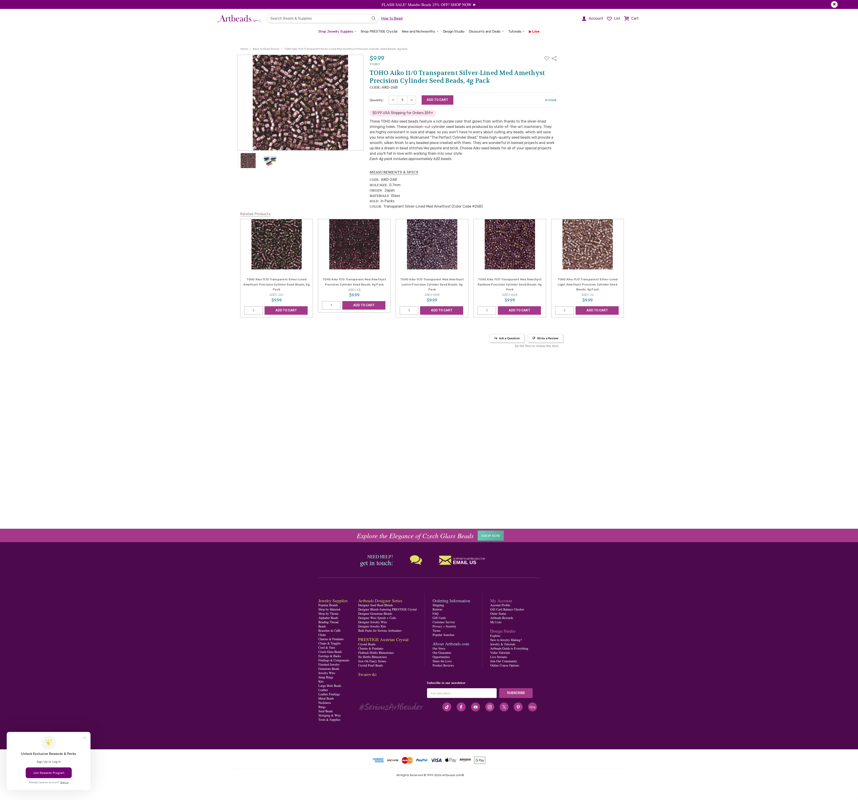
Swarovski (367, 674)
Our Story (439, 648)
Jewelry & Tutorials (502, 644)
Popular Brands (328, 605)
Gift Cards (439, 618)
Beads (322, 626)
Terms (436, 630)
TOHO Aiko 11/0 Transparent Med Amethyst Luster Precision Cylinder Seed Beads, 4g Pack (432, 284)
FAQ (435, 613)
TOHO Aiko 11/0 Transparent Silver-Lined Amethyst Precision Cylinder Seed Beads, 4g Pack (276, 284)
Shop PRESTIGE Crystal (379, 31)
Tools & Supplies (329, 719)
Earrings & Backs (329, 656)
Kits (321, 681)
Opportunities (441, 657)
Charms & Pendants (330, 639)
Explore (495, 635)
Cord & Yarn (326, 647)
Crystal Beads (366, 644)
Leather (323, 690)
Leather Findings (329, 694)
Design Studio (454, 31)
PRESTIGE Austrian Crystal (383, 639)
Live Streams (498, 657)
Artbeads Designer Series (380, 600)
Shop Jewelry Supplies (335, 31)
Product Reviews (443, 665)
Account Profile (500, 605)
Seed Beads (325, 711)
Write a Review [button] (547, 338)
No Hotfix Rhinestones (372, 657)
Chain (322, 635)
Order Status (498, 613)
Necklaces (324, 702)
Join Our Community (503, 661)
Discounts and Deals (484, 31)
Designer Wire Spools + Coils (377, 618)
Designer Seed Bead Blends (375, 605)
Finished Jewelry (329, 664)
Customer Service (444, 622)
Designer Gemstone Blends (375, 613)
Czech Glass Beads (330, 652)
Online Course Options (504, 665)
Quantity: (377, 100)
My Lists (495, 622)
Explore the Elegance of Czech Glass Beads (415, 535)
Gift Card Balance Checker (507, 609)
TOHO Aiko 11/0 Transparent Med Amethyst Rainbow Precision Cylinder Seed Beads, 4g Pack (510, 284)
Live (536, 31)
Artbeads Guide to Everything (509, 648)
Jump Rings (325, 677)
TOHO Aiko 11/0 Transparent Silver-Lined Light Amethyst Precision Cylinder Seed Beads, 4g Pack (587, 284)
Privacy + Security (444, 626)
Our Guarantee (442, 652)
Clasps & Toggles (329, 643)
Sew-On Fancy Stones (372, 661)
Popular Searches (443, 635)
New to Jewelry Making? (506, 640)
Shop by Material (329, 609)
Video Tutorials (500, 652)
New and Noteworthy (418, 31)
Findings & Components (333, 660)
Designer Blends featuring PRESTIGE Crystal (387, 609)
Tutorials (515, 31)
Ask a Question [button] (509, 338)
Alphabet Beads (328, 618)
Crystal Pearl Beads (370, 665)
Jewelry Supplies (333, 600)
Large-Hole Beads (329, 685)
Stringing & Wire (329, 715)
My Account (501, 600)
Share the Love (442, 661)
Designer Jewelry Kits (372, 626)
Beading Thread (328, 622)
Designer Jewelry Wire (372, 622)
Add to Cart (286, 310)
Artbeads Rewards (501, 618)
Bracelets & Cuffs (329, 630)
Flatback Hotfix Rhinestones (376, 652)
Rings (322, 707)
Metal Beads (326, 698)
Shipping (438, 605)
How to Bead (392, 18)
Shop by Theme (328, 613)
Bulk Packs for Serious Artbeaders (380, 630)
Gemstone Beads (328, 669)
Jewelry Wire (326, 673)
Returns (437, 609)
